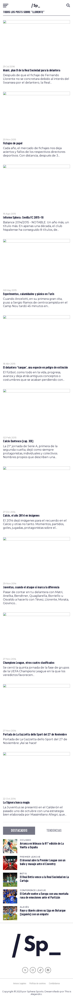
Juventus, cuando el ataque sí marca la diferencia (31, 587)
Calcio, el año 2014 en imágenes (21, 515)
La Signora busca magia (16, 802)
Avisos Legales (19, 983)
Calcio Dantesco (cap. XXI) (18, 441)
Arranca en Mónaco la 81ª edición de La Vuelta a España (42, 845)
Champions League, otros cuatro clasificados (28, 663)
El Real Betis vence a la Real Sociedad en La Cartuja (44, 879)
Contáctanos (54, 983)
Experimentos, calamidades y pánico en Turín (28, 294)
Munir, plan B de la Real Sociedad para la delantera (31, 70)
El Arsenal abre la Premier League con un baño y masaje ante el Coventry (42, 862)
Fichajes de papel (12, 143)
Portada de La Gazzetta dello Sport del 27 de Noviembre (35, 734)
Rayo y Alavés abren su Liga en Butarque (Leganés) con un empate (43, 912)
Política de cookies (37, 983)
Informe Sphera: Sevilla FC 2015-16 (23, 217)
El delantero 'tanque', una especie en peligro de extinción (35, 367)
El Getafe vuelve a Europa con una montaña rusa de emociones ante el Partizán (44, 896)
